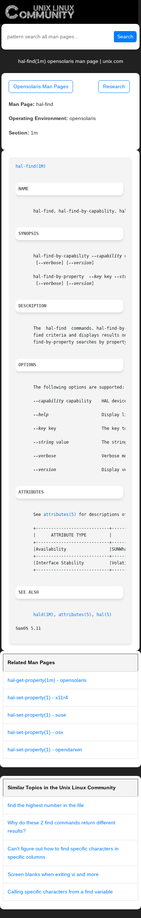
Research (114, 86)
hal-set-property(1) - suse (37, 715)
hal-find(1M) (31, 166)
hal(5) (104, 614)
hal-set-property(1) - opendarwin (45, 749)
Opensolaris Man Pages (40, 86)
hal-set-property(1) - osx (35, 732)
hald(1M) (43, 614)
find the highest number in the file (46, 805)
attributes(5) (59, 514)
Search (125, 36)
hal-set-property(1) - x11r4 (38, 697)
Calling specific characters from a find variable (60, 891)
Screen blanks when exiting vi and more (53, 874)
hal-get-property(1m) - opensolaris (47, 680)
